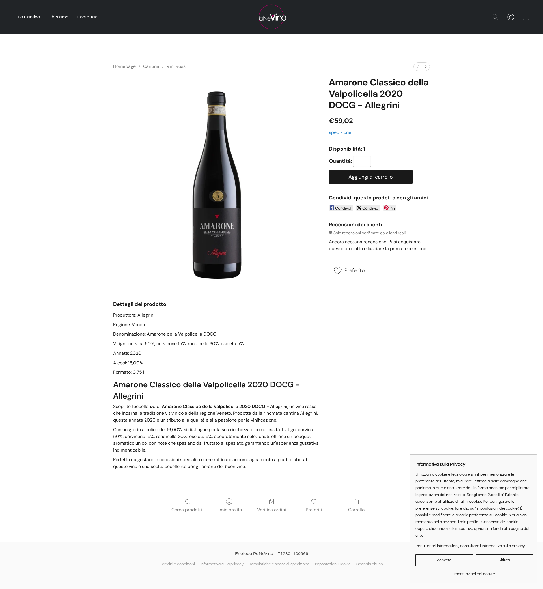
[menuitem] (418, 67)
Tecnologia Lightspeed (271, 574)
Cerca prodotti (186, 510)
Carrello (356, 510)
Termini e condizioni (177, 564)
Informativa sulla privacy (222, 564)
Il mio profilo (229, 510)
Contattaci (87, 17)
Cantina (151, 66)
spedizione (340, 132)
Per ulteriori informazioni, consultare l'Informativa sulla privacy (470, 546)
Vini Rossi (177, 66)
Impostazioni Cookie (333, 564)
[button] (271, 17)
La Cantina (29, 17)
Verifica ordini (271, 510)
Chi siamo (58, 17)
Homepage (124, 66)
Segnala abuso (369, 564)
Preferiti (314, 510)
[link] (474, 571)
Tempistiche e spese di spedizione (279, 564)
